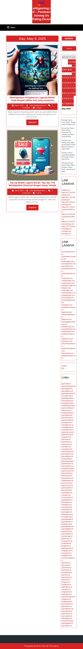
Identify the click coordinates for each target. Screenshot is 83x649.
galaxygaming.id (68, 461)
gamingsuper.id (67, 623)
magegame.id (67, 592)
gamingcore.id (67, 613)
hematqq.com (67, 229)
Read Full (33, 123)
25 (74, 90)
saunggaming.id (67, 403)
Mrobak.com (66, 288)
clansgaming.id (67, 517)
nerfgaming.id (67, 524)
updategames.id (67, 480)
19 (62, 90)
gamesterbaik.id (67, 420)
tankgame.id (66, 599)
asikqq (64, 366)
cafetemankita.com (68, 293)
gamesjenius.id (67, 417)
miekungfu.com (67, 290)
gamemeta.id (66, 570)
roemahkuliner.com (69, 264)
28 (66, 101)
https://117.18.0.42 (68, 202)
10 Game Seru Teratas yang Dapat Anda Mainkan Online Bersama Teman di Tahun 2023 (69, 145)
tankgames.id (66, 555)
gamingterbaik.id (68, 398)
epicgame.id (66, 589)
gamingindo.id (67, 616)
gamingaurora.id (68, 454)
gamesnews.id (67, 476)
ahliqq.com (66, 195)
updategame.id (67, 500)
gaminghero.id (67, 611)
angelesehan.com (68, 283)
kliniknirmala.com (68, 327)
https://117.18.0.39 (68, 197)
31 (72, 101)
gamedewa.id (67, 442)
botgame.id (66, 582)
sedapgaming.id (67, 413)
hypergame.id (67, 594)
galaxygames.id (67, 478)
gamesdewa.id (67, 415)
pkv (63, 368)
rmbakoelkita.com (68, 281)
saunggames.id (67, 425)
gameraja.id (66, 439)
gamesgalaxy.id (67, 466)
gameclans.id (66, 567)
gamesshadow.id (68, 408)
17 (72, 80)
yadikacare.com (67, 339)
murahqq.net (66, 204)
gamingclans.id (67, 514)
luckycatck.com (67, 278)
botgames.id (66, 546)
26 (62, 101)
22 (68, 90)
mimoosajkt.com (67, 297)
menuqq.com (66, 233)
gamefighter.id (67, 572)
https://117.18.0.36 (68, 192)
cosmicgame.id (67, 497)
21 (66, 90)
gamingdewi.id (67, 388)
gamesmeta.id (67, 531)
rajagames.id (66, 437)
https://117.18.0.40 (68, 226)
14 (66, 80)
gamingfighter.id (67, 529)
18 (74, 80)
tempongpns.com (68, 261)
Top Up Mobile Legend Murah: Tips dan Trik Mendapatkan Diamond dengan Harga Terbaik (32, 184)
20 (64, 90)
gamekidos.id (66, 606)
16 (70, 80)
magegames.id (67, 551)
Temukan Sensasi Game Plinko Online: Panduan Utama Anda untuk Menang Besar (68, 167)
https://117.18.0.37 (68, 221)
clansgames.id (67, 541)
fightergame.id (67, 587)
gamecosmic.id (67, 485)
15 (68, 80)
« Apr (64, 112)
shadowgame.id (67, 451)
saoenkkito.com (67, 266)
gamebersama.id (68, 432)
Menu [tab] (12, 27)
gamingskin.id (67, 512)
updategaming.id (68, 468)
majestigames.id (68, 430)
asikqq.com (66, 190)
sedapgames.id (67, 427)
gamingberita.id (67, 456)
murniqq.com (66, 231)
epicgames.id (66, 553)
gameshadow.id (67, 434)
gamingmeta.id (67, 521)
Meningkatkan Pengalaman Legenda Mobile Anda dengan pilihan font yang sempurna (32, 98)
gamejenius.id (67, 444)
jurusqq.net (66, 200)
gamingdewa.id (67, 391)
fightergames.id (67, 548)
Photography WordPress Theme (35, 646)
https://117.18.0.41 (68, 207)
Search (69, 38)
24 (72, 90)
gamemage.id (67, 577)
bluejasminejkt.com (69, 285)
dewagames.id (67, 422)
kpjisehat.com (67, 312)
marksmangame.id (68, 596)
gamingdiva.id (67, 618)
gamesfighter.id (67, 534)
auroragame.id (67, 492)
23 (70, 90)
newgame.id (66, 495)
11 (74, 69)
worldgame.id (67, 505)
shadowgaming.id (68, 405)
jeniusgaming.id (67, 401)
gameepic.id (66, 580)
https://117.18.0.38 (68, 214)
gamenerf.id (66, 565)
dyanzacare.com (68, 353)
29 (68, 101)
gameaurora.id (67, 483)
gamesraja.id (66, 410)
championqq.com (68, 224)
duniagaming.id (67, 396)
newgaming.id (67, 459)
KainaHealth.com (68, 331)
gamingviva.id (67, 626)
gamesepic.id (66, 538)
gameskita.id (66, 384)
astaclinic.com (67, 341)
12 (62, 80)
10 (72, 69)
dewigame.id (66, 446)
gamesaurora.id (67, 463)
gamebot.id (66, 575)
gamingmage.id (67, 519)
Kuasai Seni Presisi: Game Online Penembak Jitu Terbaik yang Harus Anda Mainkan (68, 132)
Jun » (70, 112)
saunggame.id (67, 449)
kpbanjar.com (66, 319)
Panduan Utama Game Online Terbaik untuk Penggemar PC (69, 122)
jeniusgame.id (67, 507)
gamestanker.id (67, 604)
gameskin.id (66, 563)
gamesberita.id (67, 473)
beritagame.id (67, 502)
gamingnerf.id (67, 509)
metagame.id (66, 584)
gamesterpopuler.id (69, 386)
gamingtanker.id (67, 526)
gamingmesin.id (67, 609)
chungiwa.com (67, 305)
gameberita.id (67, 490)
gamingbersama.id (68, 393)
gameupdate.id (67, 488)
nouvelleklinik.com (68, 329)
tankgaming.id (67, 601)
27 (64, 101)
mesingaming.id (67, 621)
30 (70, 101)
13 (64, 80)
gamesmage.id (67, 536)
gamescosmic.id (67, 471)
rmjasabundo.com (68, 295)
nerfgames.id (66, 543)
